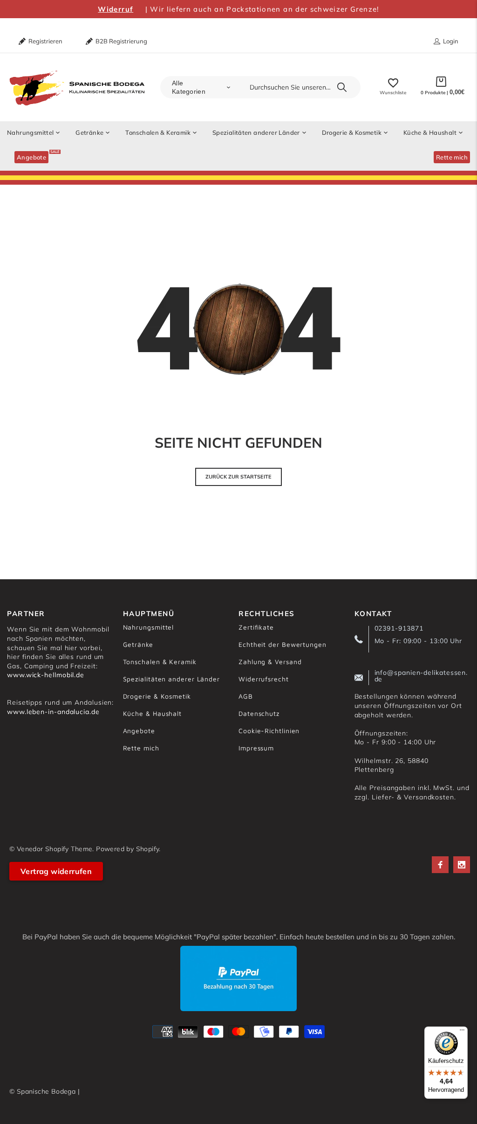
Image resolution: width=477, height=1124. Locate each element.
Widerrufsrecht (263, 679)
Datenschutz (258, 713)
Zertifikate (256, 627)
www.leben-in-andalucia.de (53, 712)
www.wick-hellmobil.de (45, 675)
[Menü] (462, 1032)
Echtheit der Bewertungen (282, 644)
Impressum (256, 748)
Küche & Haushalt (152, 713)
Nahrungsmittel (148, 627)
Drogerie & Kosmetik (157, 696)
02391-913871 (399, 628)
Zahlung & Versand (269, 662)
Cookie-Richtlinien (269, 731)
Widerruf (115, 9)
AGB (245, 696)
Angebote (139, 731)
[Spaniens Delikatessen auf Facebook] (440, 864)
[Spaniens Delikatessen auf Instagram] (461, 864)
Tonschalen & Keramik (160, 662)
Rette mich (141, 748)
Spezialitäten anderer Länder (171, 679)
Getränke (138, 644)
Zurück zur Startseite (238, 476)
